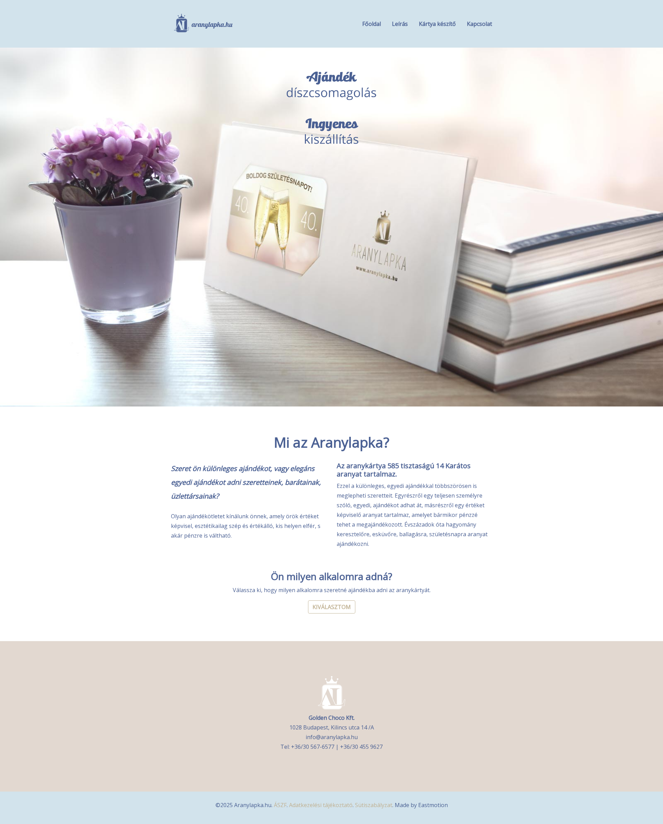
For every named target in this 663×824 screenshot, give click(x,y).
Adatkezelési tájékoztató (321, 805)
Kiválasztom (332, 607)
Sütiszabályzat (373, 805)
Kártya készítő (437, 24)
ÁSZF (280, 805)
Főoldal (371, 24)
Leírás (400, 24)
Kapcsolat (479, 24)
